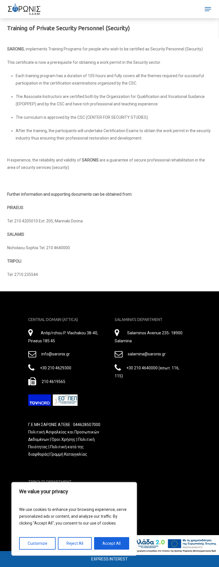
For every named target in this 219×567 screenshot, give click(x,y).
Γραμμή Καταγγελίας (68, 454)
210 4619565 (53, 381)
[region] (74, 519)
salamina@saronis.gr (146, 354)
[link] (24, 9)
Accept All (111, 543)
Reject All (74, 543)
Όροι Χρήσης (64, 439)
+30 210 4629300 (55, 368)
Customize (37, 543)
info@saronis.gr (55, 354)
